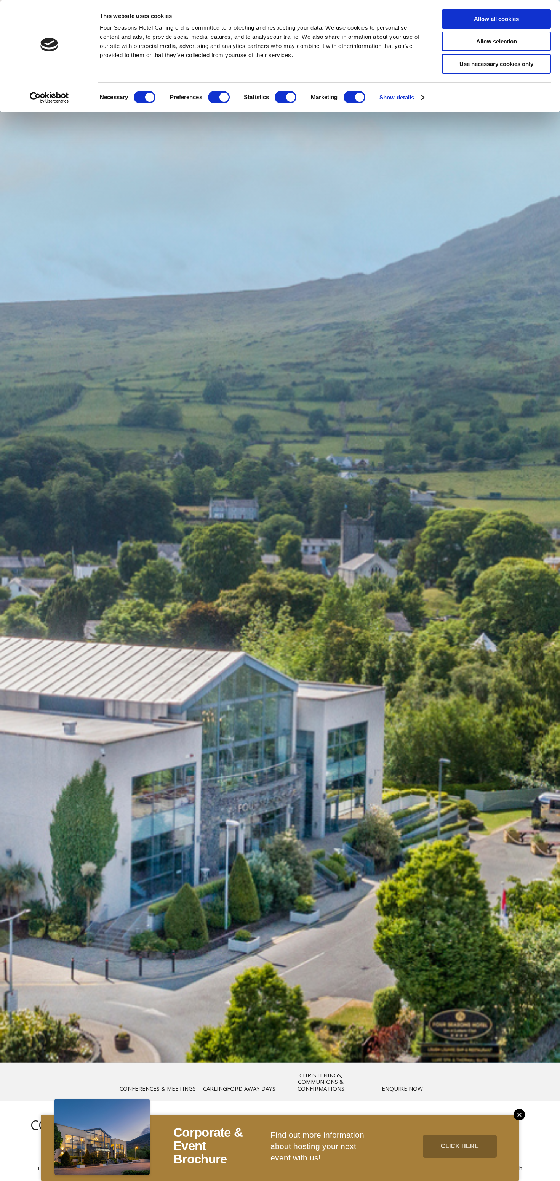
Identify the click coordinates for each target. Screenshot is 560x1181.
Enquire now (402, 1088)
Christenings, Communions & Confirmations (321, 1082)
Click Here (460, 1146)
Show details (396, 97)
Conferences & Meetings (158, 1088)
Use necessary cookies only (496, 64)
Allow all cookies (496, 19)
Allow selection (496, 41)
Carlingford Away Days (239, 1088)
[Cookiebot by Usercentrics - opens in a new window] (49, 97)
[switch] (219, 97)
